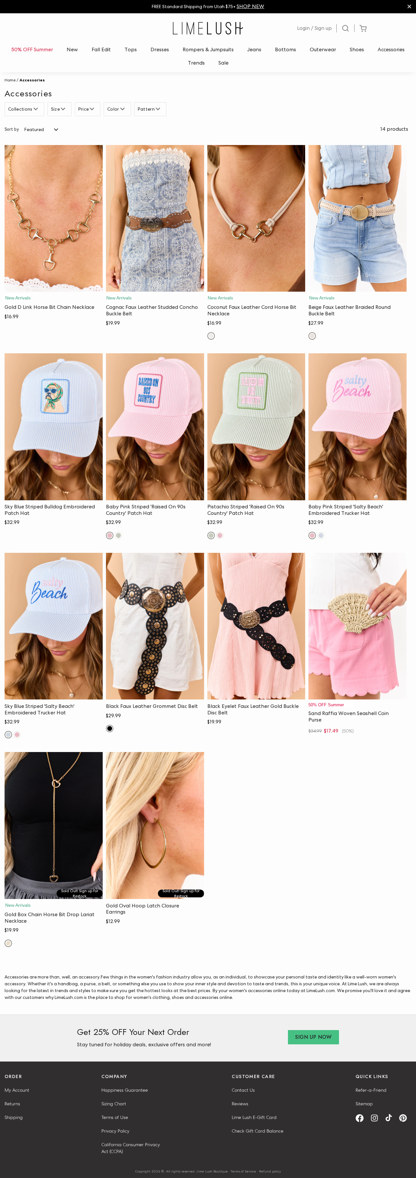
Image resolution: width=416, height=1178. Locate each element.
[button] (53, 285)
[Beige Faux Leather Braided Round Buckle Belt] (357, 218)
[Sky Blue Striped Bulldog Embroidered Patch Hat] (54, 426)
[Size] (64, 109)
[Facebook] (362, 1118)
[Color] (123, 109)
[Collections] (36, 109)
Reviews (240, 1104)
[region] (208, 6)
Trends (196, 62)
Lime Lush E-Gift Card (254, 1117)
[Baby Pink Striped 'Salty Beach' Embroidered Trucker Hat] (357, 426)
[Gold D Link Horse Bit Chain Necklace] (54, 218)
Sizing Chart (113, 1104)
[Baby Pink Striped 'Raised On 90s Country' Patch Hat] (155, 426)
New (72, 49)
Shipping (14, 1117)
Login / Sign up (314, 28)
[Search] (345, 28)
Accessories (391, 49)
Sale (223, 62)
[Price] (93, 109)
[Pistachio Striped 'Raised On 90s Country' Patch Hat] (256, 426)
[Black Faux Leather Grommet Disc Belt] (155, 626)
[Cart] (363, 28)
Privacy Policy (115, 1131)
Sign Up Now (313, 1037)
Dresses (159, 49)
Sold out (53, 892)
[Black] (109, 728)
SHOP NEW (250, 6)
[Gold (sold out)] (8, 943)
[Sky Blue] (321, 535)
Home (10, 80)
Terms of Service (243, 1171)
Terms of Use (114, 1117)
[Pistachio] (118, 535)
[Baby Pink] (109, 535)
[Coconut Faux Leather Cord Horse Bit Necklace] (256, 218)
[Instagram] (376, 1118)
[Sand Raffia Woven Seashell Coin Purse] (357, 626)
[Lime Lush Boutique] (208, 28)
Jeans (254, 49)
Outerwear (323, 49)
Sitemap (364, 1104)
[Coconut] (211, 336)
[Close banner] (409, 6)
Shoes (357, 49)
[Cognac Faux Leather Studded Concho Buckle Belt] (155, 218)
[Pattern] (159, 109)
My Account (17, 1090)
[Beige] (312, 336)
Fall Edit (101, 49)
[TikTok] (391, 1118)
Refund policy (270, 1171)
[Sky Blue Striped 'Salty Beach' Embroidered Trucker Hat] (54, 626)
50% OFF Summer (32, 49)
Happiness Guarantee (124, 1090)
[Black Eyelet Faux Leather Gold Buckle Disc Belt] (256, 626)
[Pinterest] (405, 1118)
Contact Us (243, 1090)
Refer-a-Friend (371, 1090)
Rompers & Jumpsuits (208, 49)
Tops (130, 49)
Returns (12, 1104)
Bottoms (285, 49)
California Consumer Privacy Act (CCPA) (130, 1148)
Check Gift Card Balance (257, 1131)
